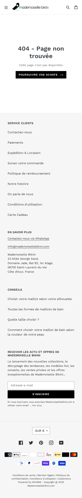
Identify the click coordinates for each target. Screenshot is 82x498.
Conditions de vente (24, 475)
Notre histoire (18, 184)
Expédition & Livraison (24, 153)
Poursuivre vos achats (38, 74)
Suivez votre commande (25, 163)
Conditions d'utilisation (25, 204)
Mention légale (45, 475)
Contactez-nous (20, 132)
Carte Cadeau (18, 215)
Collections (64, 478)
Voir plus (37, 405)
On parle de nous (20, 194)
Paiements (15, 142)
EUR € (39, 431)
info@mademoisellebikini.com (28, 246)
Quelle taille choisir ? (23, 319)
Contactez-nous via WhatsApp (28, 238)
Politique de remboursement (29, 173)
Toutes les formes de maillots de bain (36, 309)
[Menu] (6, 7)
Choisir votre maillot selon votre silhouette (40, 299)
